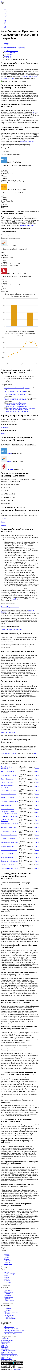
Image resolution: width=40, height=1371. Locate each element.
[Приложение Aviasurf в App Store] (6, 1364)
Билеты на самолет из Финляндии (15, 399)
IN (5, 25)
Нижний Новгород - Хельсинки (7, 820)
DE (5, 17)
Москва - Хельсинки (7, 771)
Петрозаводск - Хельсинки (9, 868)
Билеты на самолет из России (13, 398)
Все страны (8, 1264)
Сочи (6, 1275)
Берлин (3, 522)
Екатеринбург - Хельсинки (9, 801)
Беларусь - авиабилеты (8, 1352)
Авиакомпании (8, 1304)
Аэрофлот (7, 1308)
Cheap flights (5, 1338)
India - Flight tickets (6, 1357)
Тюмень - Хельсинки (7, 857)
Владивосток (8, 1297)
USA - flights (5, 1349)
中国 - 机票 (4, 1347)
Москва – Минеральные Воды (14, 1330)
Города (5, 1267)
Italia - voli (4, 1345)
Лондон (6, 1279)
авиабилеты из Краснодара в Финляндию (22, 408)
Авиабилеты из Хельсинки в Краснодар (17, 388)
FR (5, 20)
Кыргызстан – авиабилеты (9, 1355)
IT (5, 22)
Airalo (14, 599)
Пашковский (5, 427)
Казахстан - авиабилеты (8, 1350)
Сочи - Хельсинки (7, 779)
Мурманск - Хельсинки (8, 827)
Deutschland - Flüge (7, 1340)
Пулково (7, 1293)
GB (5, 15)
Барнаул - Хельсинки (7, 846)
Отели (6, 43)
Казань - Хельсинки (7, 797)
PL (5, 27)
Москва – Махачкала (11, 1328)
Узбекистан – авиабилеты (9, 1354)
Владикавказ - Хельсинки (9, 850)
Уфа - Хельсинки (6, 805)
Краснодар (7, 56)
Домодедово (8, 1290)
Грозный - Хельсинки (8, 838)
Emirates (7, 1313)
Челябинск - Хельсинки (8, 831)
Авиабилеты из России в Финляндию (16, 411)
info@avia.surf (17, 1369)
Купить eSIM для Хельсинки (10, 607)
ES (5, 18)
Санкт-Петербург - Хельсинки (7, 767)
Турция (6, 1259)
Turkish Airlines (9, 1315)
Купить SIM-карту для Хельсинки (11, 629)
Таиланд (7, 1255)
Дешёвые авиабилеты (11, 51)
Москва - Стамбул (10, 1333)
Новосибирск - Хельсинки (9, 816)
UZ (5, 10)
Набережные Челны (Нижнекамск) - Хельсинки (9, 812)
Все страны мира (9, 52)
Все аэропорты (9, 1300)
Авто (6, 44)
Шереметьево (8, 1292)
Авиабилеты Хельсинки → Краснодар (13, 47)
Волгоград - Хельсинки (8, 790)
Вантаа (3, 433)
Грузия (6, 1257)
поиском (34, 112)
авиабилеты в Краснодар (18, 403)
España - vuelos (5, 1342)
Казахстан (7, 1262)
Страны (5, 1249)
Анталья (3, 525)
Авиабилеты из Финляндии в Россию (16, 409)
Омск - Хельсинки (7, 853)
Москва (6, 1272)
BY (5, 8)
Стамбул (3, 519)
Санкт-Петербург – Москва (13, 1332)
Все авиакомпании (10, 1318)
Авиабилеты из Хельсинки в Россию (16, 406)
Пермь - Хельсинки (7, 783)
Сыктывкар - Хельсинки (9, 835)
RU (2, 3)
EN (5, 13)
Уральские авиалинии (11, 1312)
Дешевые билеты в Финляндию (14, 404)
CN (5, 23)
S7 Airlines (7, 1310)
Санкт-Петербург (9, 1274)
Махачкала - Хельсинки (8, 794)
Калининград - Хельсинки (9, 842)
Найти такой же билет (27, 141)
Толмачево (7, 1295)
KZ (5, 6)
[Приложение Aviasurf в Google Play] (17, 1364)
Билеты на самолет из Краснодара (15, 391)
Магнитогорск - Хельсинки (10, 824)
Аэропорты (6, 1285)
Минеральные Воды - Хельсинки (8, 786)
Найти (36, 753)
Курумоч (7, 1299)
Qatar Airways (8, 1317)
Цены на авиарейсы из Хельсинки (15, 394)
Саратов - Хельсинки (8, 865)
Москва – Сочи (9, 1327)
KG (5, 11)
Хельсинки (8, 57)
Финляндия (8, 54)
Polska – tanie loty (6, 1359)
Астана (6, 1277)
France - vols (4, 1343)
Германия (7, 1260)
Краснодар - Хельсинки (8, 753)
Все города (7, 1282)
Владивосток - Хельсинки (9, 861)
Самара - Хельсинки (7, 809)
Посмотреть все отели (8, 732)
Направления (7, 1322)
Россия (6, 1254)
